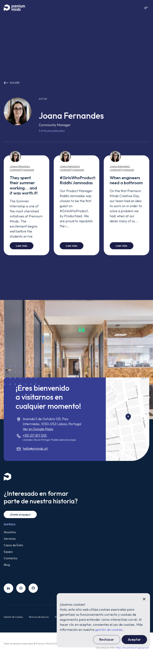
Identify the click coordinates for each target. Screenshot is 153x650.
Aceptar (134, 639)
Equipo (8, 551)
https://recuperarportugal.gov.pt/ (132, 647)
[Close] (144, 599)
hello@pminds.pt (35, 448)
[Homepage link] (17, 7)
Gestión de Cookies (13, 617)
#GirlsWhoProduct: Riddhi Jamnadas (78, 180)
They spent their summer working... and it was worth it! (24, 185)
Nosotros (10, 532)
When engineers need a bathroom (126, 180)
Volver (14, 82)
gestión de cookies (109, 629)
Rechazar (106, 639)
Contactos (10, 558)
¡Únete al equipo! (20, 514)
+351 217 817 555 (35, 435)
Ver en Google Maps (38, 429)
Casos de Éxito (13, 545)
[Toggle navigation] (146, 8)
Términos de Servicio (39, 617)
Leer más (24, 245)
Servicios (10, 538)
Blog (7, 565)
